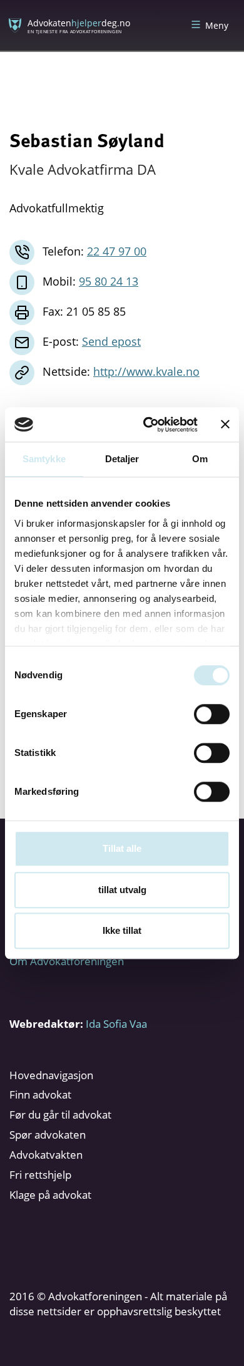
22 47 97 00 (116, 251)
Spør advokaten (47, 1134)
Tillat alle (122, 848)
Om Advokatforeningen (66, 961)
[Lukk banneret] (225, 424)
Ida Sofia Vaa (116, 1024)
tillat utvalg (122, 889)
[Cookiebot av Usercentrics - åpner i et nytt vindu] (148, 425)
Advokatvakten (46, 1154)
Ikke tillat (122, 930)
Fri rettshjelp (40, 1174)
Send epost (111, 341)
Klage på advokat (50, 1194)
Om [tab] (200, 458)
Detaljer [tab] (122, 458)
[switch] (212, 714)
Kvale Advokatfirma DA (82, 169)
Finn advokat (40, 1094)
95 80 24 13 (108, 281)
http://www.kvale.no (146, 371)
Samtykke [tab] (44, 458)
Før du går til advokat (60, 1114)
